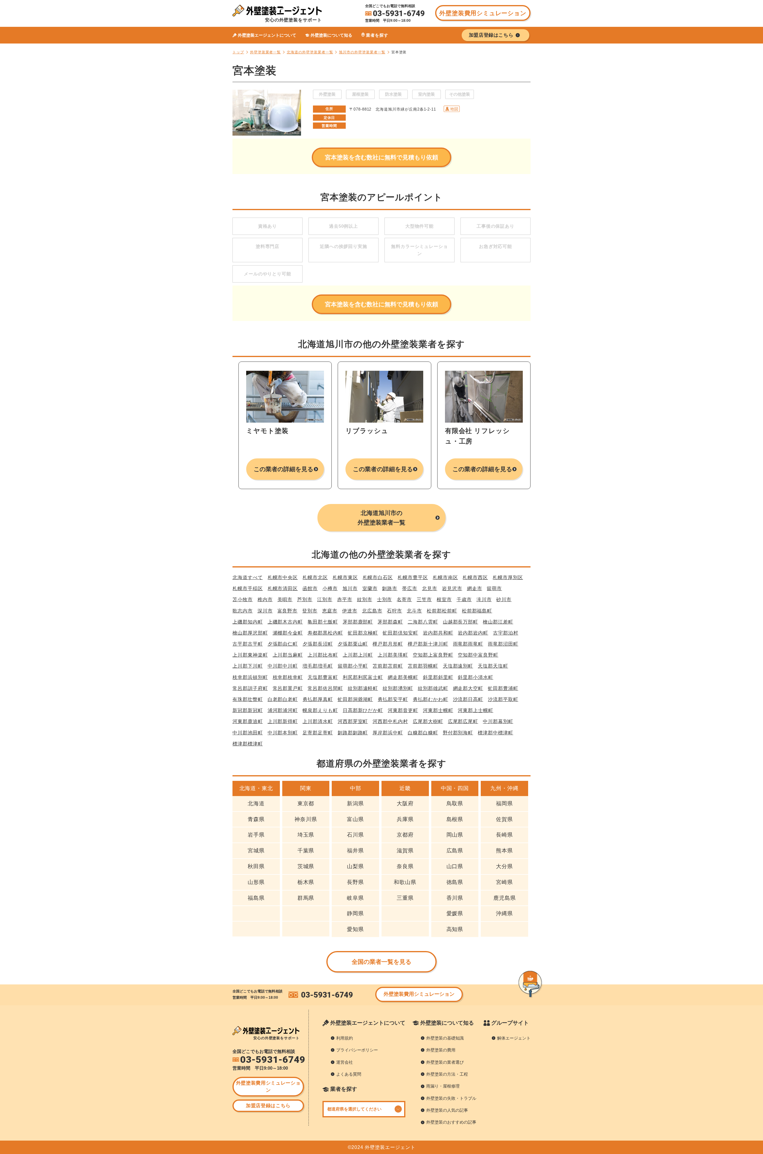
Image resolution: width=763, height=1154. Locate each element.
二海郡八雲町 (423, 621)
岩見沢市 (452, 588)
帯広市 (409, 588)
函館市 (310, 588)
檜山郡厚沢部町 (250, 632)
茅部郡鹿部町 (358, 621)
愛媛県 (454, 913)
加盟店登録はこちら (268, 1105)
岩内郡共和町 (438, 632)
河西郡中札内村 (390, 721)
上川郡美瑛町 (393, 654)
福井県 (355, 851)
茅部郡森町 (390, 621)
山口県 (454, 866)
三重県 (405, 898)
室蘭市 (370, 588)
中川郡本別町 (283, 732)
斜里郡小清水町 (475, 677)
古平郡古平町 (247, 643)
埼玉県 (305, 835)
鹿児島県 (504, 898)
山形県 (256, 882)
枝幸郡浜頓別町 (250, 677)
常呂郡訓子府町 (250, 688)
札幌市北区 (315, 577)
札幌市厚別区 (508, 577)
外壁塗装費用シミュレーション (482, 13)
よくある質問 (348, 1074)
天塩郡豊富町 (323, 677)
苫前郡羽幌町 (423, 665)
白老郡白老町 (283, 699)
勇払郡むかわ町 (430, 699)
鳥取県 (454, 803)
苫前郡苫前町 (388, 665)
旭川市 (350, 588)
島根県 (454, 819)
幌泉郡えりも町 (320, 710)
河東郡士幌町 (438, 710)
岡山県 (454, 835)
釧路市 (389, 588)
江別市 (324, 599)
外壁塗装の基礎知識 (445, 1038)
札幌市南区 (445, 577)
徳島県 (454, 882)
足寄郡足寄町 (318, 732)
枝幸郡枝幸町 (288, 677)
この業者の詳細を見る (284, 469)
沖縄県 (504, 913)
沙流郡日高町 (468, 699)
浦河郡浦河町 (283, 710)
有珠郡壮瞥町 (247, 699)
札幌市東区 (345, 577)
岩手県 (256, 835)
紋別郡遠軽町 (363, 688)
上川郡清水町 (318, 721)
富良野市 (287, 610)
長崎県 (504, 835)
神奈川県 (305, 819)
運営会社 (344, 1062)
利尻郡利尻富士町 (363, 677)
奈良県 (405, 866)
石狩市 (394, 610)
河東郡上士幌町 (475, 710)
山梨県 (355, 866)
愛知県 (355, 929)
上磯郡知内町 (247, 621)
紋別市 (364, 599)
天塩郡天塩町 (493, 665)
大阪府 (405, 803)
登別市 (309, 610)
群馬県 (305, 898)
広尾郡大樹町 (428, 721)
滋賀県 (405, 851)
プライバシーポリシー (357, 1050)
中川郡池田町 (247, 732)
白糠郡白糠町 (423, 732)
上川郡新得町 (283, 721)
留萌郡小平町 (353, 665)
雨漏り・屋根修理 (443, 1086)
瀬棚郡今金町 (288, 632)
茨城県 (305, 866)
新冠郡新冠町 (247, 710)
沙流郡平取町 (503, 699)
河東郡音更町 (403, 710)
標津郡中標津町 (495, 732)
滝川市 (484, 599)
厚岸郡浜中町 (388, 732)
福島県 (256, 898)
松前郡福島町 (477, 610)
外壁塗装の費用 (440, 1050)
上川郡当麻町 (288, 654)
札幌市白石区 (378, 577)
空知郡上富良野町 (433, 654)
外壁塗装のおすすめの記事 (451, 1122)
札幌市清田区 (283, 588)
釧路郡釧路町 (353, 732)
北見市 (429, 588)
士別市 (384, 599)
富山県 (355, 819)
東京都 (305, 803)
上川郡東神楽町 (250, 654)
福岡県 (504, 803)
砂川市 (503, 599)
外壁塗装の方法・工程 (447, 1074)
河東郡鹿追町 (247, 721)
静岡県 (355, 913)
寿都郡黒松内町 (325, 632)
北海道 (256, 803)
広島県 (454, 851)
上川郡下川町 (247, 665)
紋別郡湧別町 (398, 688)
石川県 (355, 835)
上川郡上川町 (358, 654)
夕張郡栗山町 (353, 643)
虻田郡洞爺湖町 (355, 699)
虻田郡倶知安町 (400, 632)
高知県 (454, 929)
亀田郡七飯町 (323, 621)
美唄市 (285, 599)
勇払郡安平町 (393, 699)
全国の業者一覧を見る (382, 961)
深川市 (265, 610)
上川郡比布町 (323, 654)
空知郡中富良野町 (478, 654)
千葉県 (305, 851)
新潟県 (355, 803)
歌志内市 (242, 610)
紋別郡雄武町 (433, 688)
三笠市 (424, 599)
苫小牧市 (242, 599)
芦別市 (304, 599)
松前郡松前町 (442, 610)
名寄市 (404, 599)
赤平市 (344, 599)
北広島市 (372, 610)
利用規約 (344, 1038)
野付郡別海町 (458, 732)
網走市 (474, 588)
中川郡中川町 (283, 665)
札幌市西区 (475, 577)
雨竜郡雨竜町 (468, 643)
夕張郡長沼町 (318, 643)
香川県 (454, 898)
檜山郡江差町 (498, 621)
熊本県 (504, 851)
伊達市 (349, 610)
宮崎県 (504, 882)
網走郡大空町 (468, 688)
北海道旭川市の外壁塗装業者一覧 (381, 518)
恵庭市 (329, 610)
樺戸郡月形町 (388, 643)
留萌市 (494, 588)
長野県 (355, 882)
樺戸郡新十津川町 (428, 643)
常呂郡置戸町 (288, 688)
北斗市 (414, 610)
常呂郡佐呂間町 (325, 688)
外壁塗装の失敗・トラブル (451, 1098)
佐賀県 (504, 819)
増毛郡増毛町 (318, 665)
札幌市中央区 (283, 577)
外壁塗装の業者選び (445, 1062)
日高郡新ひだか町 (363, 710)
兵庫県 (405, 819)
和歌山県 (405, 882)
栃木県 (305, 882)
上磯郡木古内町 (285, 621)
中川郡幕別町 (498, 721)
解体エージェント (514, 1038)
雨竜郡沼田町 (503, 643)
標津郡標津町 (247, 743)
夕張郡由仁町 (283, 643)
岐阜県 (355, 898)
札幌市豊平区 (413, 577)
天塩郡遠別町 (458, 665)
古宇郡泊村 (505, 632)
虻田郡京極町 (363, 632)
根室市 (444, 599)
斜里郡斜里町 (438, 677)
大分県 (504, 866)
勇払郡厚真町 (318, 699)
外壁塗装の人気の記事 (447, 1110)
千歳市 (464, 599)
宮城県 (256, 851)
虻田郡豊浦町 (503, 688)
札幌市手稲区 (247, 588)
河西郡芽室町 (353, 721)
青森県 (256, 819)
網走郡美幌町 (403, 677)
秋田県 (256, 866)
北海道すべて (247, 577)
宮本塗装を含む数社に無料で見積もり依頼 (381, 157)
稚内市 (265, 599)
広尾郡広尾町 (463, 721)
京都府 (405, 835)
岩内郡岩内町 (473, 632)
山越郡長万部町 (460, 621)
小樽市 (330, 588)
